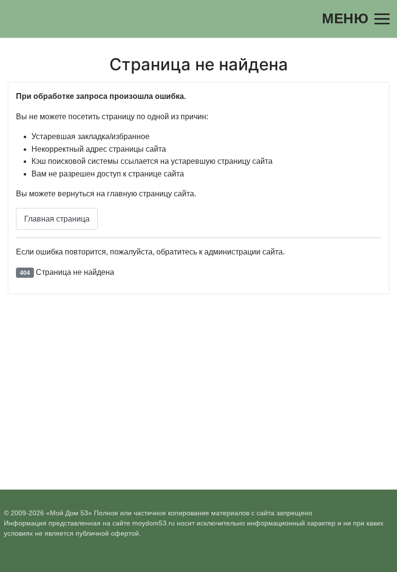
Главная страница (57, 219)
